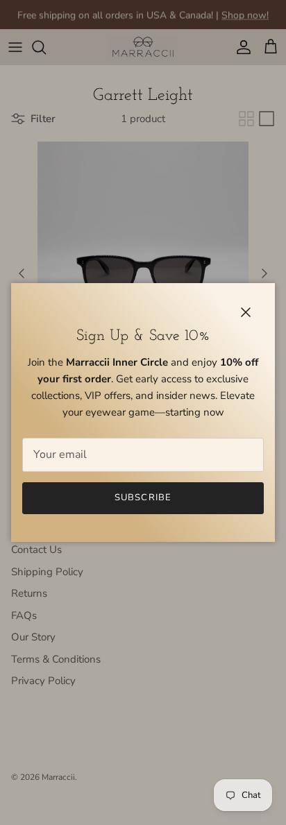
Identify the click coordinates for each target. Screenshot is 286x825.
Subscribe (143, 497)
